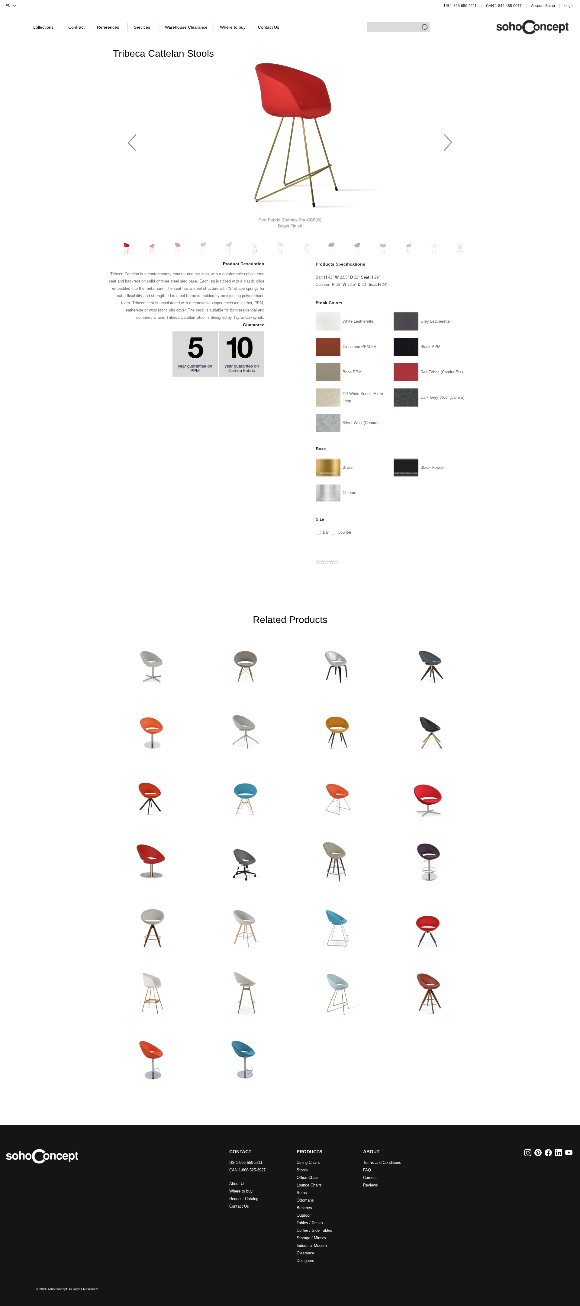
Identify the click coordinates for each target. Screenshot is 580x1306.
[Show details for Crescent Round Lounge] (151, 858)
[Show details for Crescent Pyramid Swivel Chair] (428, 659)
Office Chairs (308, 1177)
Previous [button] (132, 140)
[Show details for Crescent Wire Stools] (336, 924)
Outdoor (304, 1215)
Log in (569, 6)
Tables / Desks (310, 1223)
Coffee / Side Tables (314, 1230)
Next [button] (448, 140)
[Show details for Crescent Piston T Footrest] (243, 1057)
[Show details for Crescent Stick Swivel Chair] (428, 726)
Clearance (305, 1253)
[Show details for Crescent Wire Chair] (336, 792)
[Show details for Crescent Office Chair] (243, 858)
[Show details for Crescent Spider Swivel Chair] (243, 726)
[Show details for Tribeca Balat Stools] (151, 990)
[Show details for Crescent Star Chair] (336, 726)
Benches (304, 1207)
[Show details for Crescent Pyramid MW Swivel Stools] (428, 990)
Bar (326, 532)
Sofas (302, 1192)
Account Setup (543, 6)
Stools (302, 1170)
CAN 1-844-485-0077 (504, 6)
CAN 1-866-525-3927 (247, 1170)
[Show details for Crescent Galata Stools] (243, 990)
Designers (305, 1260)
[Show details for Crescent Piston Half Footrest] (151, 1057)
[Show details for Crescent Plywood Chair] (336, 659)
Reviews (370, 1185)
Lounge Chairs (309, 1185)
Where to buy (241, 1191)
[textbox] (398, 27)
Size (320, 519)
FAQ (367, 1170)
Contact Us (239, 1206)
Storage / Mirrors (311, 1238)
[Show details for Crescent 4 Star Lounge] (428, 792)
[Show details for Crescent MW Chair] (243, 659)
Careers (370, 1177)
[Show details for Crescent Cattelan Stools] (336, 990)
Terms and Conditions (382, 1162)
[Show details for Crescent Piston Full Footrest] (428, 858)
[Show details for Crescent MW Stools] (336, 858)
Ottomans (305, 1200)
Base (321, 448)
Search (424, 27)
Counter (344, 532)
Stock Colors (329, 302)
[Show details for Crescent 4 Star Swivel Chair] (151, 659)
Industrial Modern (312, 1245)
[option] (290, 139)
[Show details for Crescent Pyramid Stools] (151, 924)
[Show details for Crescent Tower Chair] (243, 792)
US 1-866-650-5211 (460, 6)
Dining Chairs (308, 1162)
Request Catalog (243, 1198)
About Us (237, 1183)
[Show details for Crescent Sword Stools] (243, 924)
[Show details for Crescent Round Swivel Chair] (151, 726)
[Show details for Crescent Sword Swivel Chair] (151, 792)
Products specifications (340, 264)
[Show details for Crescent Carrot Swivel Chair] (428, 924)
